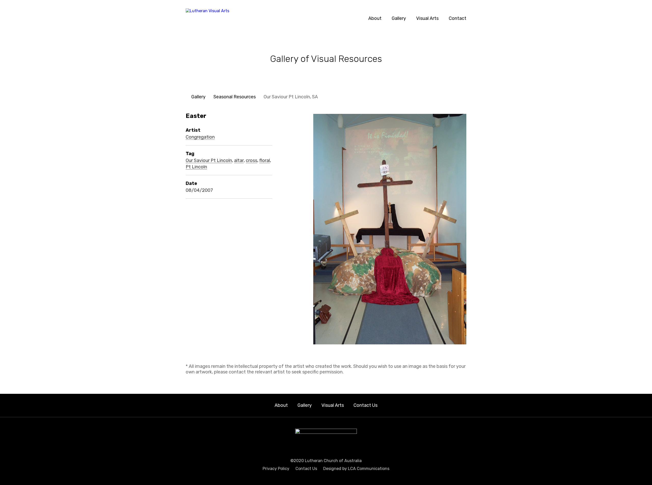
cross (251, 160)
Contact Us (365, 405)
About (375, 18)
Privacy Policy (276, 468)
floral (264, 160)
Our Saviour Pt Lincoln (209, 160)
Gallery (399, 18)
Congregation (200, 137)
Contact (457, 18)
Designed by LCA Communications (356, 468)
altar (239, 160)
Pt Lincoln (196, 167)
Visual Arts (427, 18)
